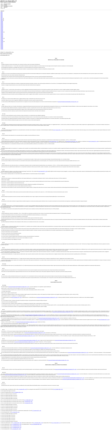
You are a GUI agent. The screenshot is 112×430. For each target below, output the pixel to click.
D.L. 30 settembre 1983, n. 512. (16, 425)
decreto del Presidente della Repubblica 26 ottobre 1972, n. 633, (19, 286)
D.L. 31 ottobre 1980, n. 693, (16, 422)
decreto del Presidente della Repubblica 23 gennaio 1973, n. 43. (68, 101)
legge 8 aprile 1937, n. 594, (42, 171)
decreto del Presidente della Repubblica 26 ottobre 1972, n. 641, (78, 352)
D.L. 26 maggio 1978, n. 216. (36, 410)
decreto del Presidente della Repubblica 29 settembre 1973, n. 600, (65, 369)
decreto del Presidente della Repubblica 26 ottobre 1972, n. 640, (47, 297)
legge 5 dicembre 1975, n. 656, (17, 297)
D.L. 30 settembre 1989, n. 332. (18, 392)
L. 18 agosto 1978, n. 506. (28, 401)
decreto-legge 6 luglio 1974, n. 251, (72, 141)
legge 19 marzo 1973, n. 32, (53, 141)
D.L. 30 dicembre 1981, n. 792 (38, 422)
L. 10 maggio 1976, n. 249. (22, 389)
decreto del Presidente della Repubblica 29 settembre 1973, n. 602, (73, 377)
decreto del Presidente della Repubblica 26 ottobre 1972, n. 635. (65, 340)
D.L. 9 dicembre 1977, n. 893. (16, 428)
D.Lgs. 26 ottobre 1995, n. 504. (58, 389)
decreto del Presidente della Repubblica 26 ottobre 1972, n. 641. (58, 360)
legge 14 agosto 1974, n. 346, (93, 141)
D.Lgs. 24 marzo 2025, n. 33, (56, 422)
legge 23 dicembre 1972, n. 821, (104, 319)
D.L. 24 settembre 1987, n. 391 (16, 424)
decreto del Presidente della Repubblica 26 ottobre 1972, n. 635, (25, 341)
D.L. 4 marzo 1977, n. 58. (15, 412)
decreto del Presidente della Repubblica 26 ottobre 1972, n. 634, (35, 332)
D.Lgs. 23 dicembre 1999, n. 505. (36, 424)
